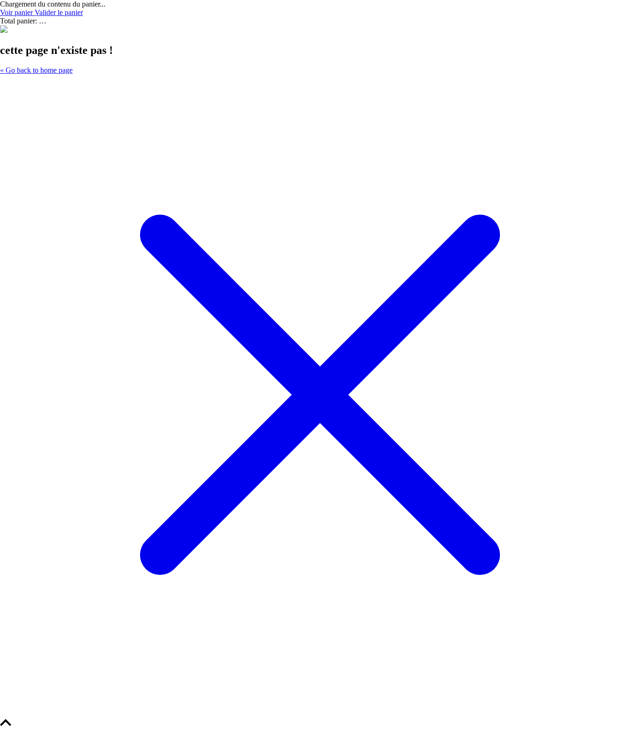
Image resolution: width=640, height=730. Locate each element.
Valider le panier (59, 12)
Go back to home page (36, 70)
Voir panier (17, 12)
